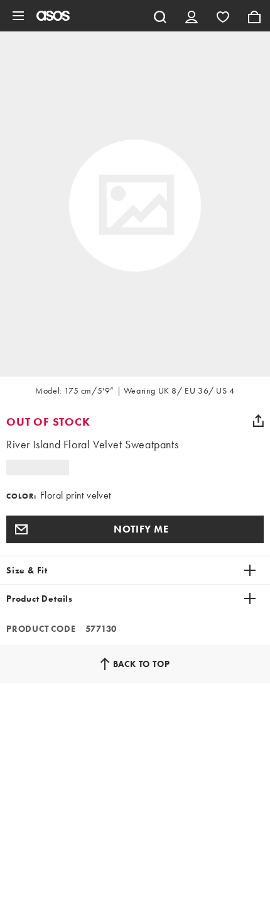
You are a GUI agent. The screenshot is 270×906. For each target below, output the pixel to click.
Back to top (141, 664)
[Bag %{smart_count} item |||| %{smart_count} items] (254, 15)
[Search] (160, 15)
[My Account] (191, 15)
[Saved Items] (223, 15)
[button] (135, 529)
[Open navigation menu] (18, 15)
